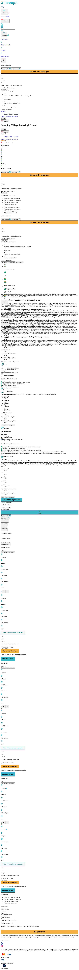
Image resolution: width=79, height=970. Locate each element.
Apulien (16, 114)
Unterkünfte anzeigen (39, 72)
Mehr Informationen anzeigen (7, 552)
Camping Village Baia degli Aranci (9, 116)
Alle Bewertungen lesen (11, 500)
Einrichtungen (12, 262)
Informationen (4, 262)
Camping (6, 114)
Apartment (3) (4, 89)
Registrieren (39, 932)
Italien (10, 114)
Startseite (3, 111)
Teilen (4, 118)
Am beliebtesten (4, 544)
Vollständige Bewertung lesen (7, 425)
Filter (39, 513)
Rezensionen (19, 262)
